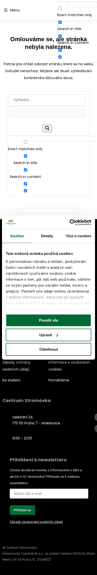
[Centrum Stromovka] (38, 10)
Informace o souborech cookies (69, 366)
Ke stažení (11, 380)
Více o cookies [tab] (78, 236)
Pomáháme (58, 380)
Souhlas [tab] (17, 236)
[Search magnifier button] (47, 128)
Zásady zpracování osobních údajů (36, 521)
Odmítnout (48, 349)
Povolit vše (48, 320)
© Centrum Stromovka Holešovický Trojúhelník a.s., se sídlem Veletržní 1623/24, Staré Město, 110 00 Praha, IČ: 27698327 (48, 553)
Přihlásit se (22, 510)
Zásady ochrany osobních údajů (16, 366)
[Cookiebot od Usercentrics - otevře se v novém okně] (69, 222)
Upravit (45, 335)
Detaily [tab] (47, 236)
